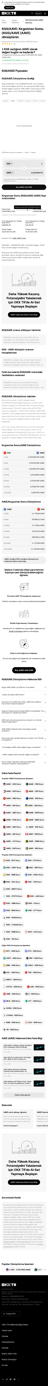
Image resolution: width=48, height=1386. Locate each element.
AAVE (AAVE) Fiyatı (19, 238)
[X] (3, 1379)
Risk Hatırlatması (24, 1242)
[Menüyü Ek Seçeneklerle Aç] (45, 13)
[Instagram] (11, 1379)
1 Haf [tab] (20, 101)
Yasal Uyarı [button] (7, 1330)
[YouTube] (15, 1379)
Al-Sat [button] (5, 1365)
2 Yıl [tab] (42, 101)
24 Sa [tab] (13, 101)
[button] (32, 13)
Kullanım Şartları (9, 1242)
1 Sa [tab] (5, 101)
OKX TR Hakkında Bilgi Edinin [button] (15, 1324)
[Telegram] (7, 1379)
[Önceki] (3, 1269)
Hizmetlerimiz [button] (8, 1342)
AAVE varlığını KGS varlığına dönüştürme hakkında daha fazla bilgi (21, 560)
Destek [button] (5, 1348)
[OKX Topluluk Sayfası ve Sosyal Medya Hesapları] (18, 1379)
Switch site (9, 7)
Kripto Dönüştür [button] (9, 1359)
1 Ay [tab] (27, 101)
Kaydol (38, 13)
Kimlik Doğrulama (16, 631)
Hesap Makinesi (15, 21)
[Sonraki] (45, 1269)
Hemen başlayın (10, 1126)
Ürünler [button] (5, 1336)
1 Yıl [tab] (35, 101)
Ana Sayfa (4, 21)
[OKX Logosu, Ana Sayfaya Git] (9, 13)
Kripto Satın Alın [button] (9, 1353)
